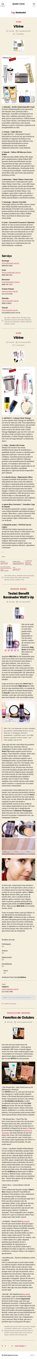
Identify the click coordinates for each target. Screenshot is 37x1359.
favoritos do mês (13, 1013)
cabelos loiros (15, 317)
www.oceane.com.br (10, 291)
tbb (16, 1335)
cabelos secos (16, 1328)
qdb (19, 577)
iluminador (20, 320)
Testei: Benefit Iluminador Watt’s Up (18, 595)
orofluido (11, 1335)
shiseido (7, 324)
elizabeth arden (22, 575)
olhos (16, 577)
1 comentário (20, 34)
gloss (30, 1328)
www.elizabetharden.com (18, 562)
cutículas (25, 1328)
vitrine (18, 22)
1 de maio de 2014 (24, 602)
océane (22, 322)
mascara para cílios (16, 1332)
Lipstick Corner (18, 4)
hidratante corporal (10, 320)
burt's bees (25, 1326)
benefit (6, 1004)
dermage (23, 317)
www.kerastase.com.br (11, 282)
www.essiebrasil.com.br (11, 273)
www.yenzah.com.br (10, 310)
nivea (24, 1332)
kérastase (28, 320)
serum (13, 580)
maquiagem (15, 589)
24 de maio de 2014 (24, 342)
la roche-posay (9, 577)
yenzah (12, 324)
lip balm (6, 1332)
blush (20, 1326)
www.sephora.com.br (10, 989)
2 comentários (19, 345)
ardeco (14, 575)
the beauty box (22, 1335)
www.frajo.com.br (4, 562)
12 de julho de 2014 (24, 31)
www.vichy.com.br (17, 568)
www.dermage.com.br (10, 263)
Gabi (12, 31)
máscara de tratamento (11, 322)
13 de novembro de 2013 (24, 1022)
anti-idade (7, 575)
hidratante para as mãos (12, 1330)
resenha (23, 589)
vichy (22, 580)
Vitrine (18, 26)
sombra (17, 580)
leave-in (30, 1330)
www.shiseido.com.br (10, 301)
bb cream (7, 317)
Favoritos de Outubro (18, 1017)
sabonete (28, 322)
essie (28, 317)
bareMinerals (8, 1326)
